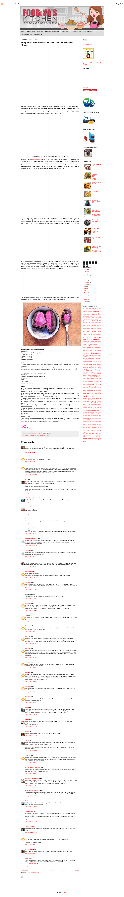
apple (91, 311)
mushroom (94, 390)
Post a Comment (28, 867)
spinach (89, 427)
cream (99, 349)
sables (84, 418)
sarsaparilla (93, 419)
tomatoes (95, 433)
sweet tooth (86, 430)
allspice (84, 309)
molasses (91, 387)
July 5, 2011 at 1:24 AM (31, 577)
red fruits (90, 412)
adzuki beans (89, 308)
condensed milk (97, 346)
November (87, 278)
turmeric (99, 435)
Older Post (76, 870)
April (85, 293)
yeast (87, 439)
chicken (96, 337)
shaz (26, 615)
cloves (95, 342)
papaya (93, 398)
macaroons (96, 381)
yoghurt (90, 439)
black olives (98, 319)
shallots (88, 422)
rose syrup (85, 416)
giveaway (99, 364)
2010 (86, 302)
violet (96, 436)
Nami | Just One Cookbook (32, 778)
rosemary (90, 416)
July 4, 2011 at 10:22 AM (31, 533)
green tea (89, 370)
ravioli (97, 410)
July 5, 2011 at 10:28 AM (31, 702)
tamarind (99, 430)
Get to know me (31, 31)
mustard (85, 392)
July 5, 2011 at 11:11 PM (31, 714)
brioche (88, 326)
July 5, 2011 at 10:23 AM (31, 681)
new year (99, 392)
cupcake (85, 352)
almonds (93, 309)
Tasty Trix (27, 755)
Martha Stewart (86, 384)
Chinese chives (90, 339)
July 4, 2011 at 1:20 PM (31, 545)
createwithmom (29, 507)
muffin (88, 389)
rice (87, 413)
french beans (89, 361)
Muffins (91, 389)
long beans (93, 379)
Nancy (27, 707)
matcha (85, 386)
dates (84, 353)
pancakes (85, 398)
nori (96, 393)
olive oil (92, 395)
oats (88, 395)
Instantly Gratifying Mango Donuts (96, 183)
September (87, 282)
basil (27, 435)
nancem (91, 392)
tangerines (85, 432)
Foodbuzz (95, 359)
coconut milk (86, 346)
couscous (97, 347)
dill (86, 353)
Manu (26, 858)
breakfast (85, 326)
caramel (99, 331)
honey (41, 435)
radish (84, 410)
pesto (89, 402)
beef (84, 317)
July (85, 286)
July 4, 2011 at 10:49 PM (31, 566)
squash (99, 427)
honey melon (96, 372)
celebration (98, 334)
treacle (90, 435)
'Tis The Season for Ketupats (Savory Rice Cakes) (96, 230)
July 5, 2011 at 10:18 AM (31, 667)
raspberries (92, 410)
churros (84, 342)
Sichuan (99, 422)
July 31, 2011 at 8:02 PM (31, 853)
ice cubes (93, 373)
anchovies (85, 311)
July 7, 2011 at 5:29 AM (31, 750)
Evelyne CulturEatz (30, 561)
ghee (87, 364)
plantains (93, 404)
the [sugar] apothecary (31, 538)
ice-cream (99, 373)
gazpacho (91, 362)
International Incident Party (52, 31)
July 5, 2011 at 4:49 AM (31, 598)
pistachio (85, 404)
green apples (95, 369)
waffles (99, 436)
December (87, 275)
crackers (84, 349)
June (85, 288)
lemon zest (89, 378)
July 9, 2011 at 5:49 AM (31, 806)
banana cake (94, 314)
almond (88, 309)
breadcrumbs (93, 325)
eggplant (85, 356)
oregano (90, 396)
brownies (85, 328)
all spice (99, 308)
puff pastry (93, 407)
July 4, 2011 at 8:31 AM (31, 493)
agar (93, 308)
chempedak (85, 337)
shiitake (91, 422)
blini (100, 322)
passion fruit (89, 399)
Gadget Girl (40, 31)
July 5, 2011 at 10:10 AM (31, 643)
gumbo (97, 370)
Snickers (89, 424)
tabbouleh (93, 430)
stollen (84, 428)
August (86, 284)
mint (84, 387)
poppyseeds (98, 405)
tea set (99, 432)
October (86, 280)
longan (97, 379)
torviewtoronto (28, 512)
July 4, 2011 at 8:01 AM (31, 474)
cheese (91, 336)
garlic (87, 363)
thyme (90, 433)
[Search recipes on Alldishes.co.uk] (87, 44)
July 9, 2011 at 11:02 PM (31, 821)
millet (100, 386)
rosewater (95, 416)
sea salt (95, 421)
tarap (94, 432)
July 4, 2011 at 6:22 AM (31, 452)
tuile (93, 435)
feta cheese (91, 358)
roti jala (99, 416)
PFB (92, 402)
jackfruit (89, 375)
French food (94, 361)
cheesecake (98, 336)
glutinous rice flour (95, 365)
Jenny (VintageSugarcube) (32, 790)
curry (88, 352)
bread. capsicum (86, 325)
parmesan (98, 398)
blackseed (97, 322)
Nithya (27, 731)
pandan (89, 398)
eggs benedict (94, 356)
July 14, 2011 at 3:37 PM (31, 844)
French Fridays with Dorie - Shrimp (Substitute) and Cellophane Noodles (95, 176)
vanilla (84, 436)
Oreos (93, 396)
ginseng (94, 364)
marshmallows (98, 382)
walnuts (85, 438)
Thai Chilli (85, 433)
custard (97, 352)
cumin (99, 350)
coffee (92, 346)
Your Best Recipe (76, 31)
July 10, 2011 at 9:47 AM (31, 832)
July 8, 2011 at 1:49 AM (31, 796)
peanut (99, 399)
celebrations (85, 336)
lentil (100, 378)
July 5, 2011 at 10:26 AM (31, 692)
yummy (84, 441)
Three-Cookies (29, 445)
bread (99, 324)
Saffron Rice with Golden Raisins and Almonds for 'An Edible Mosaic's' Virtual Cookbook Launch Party (92, 212)
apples (95, 311)
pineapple (99, 402)
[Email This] (42, 433)
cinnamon (90, 342)
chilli (100, 337)
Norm (26, 466)
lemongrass (95, 378)
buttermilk (99, 328)
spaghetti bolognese (92, 425)
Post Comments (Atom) (33, 872)
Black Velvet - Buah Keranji (95, 220)
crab (100, 347)
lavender (95, 376)
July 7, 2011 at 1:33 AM (31, 735)
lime (84, 379)
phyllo (95, 402)
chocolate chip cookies (95, 341)
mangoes (88, 383)
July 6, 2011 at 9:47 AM (31, 726)
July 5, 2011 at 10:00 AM (31, 621)
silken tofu (85, 424)
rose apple (87, 415)
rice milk (95, 413)
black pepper (86, 320)
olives (96, 395)
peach (96, 399)
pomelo (92, 405)
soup (100, 424)
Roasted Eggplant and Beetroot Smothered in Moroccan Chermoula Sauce (96, 249)
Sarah (27, 740)
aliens (95, 308)
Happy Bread (95, 191)
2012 (86, 272)
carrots (84, 334)
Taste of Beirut (29, 826)
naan (88, 392)
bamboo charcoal (86, 314)
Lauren (27, 719)
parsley (84, 399)
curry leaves (92, 352)
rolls (98, 413)
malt (100, 381)
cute (100, 352)
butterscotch (85, 330)
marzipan (92, 384)
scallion (84, 421)
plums (99, 404)
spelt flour (85, 427)
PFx (26, 479)
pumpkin (99, 407)
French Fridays (65, 31)
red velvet (94, 412)
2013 (86, 269)
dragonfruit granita (36, 159)
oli (90, 395)
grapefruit (88, 369)
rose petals (93, 415)
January (86, 299)
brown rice (93, 326)
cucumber (95, 350)
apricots (99, 311)
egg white (91, 355)
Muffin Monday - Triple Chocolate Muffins (96, 201)
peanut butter (86, 401)
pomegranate (86, 405)
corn (93, 347)
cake (89, 330)
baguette (99, 313)
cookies (84, 347)
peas (96, 401)
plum (96, 404)
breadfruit (99, 325)
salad (97, 418)
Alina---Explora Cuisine (31, 497)
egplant (99, 356)
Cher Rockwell (29, 571)
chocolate (97, 339)
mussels (99, 390)
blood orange (86, 323)
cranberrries (95, 349)
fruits (84, 362)
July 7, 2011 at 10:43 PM (31, 773)
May (85, 290)
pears (92, 401)
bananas (87, 316)
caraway (94, 333)
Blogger (65, 892)
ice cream (88, 373)
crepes (91, 350)
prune (89, 407)
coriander (89, 347)
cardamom (98, 333)
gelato (95, 362)
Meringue (89, 386)
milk (92, 386)
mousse (84, 389)
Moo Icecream (97, 387)
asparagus (85, 313)
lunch (86, 381)
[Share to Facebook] (47, 433)
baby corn (94, 313)
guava (94, 370)
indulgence (85, 375)
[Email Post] (39, 433)
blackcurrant (91, 322)
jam (93, 375)
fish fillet (85, 359)
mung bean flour (97, 389)
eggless (95, 355)
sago (94, 418)
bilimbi (89, 319)
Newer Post (25, 870)
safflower (88, 418)
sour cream (85, 425)
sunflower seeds (95, 428)
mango (84, 382)
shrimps (95, 422)
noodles (92, 393)
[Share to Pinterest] (49, 433)
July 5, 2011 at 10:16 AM (31, 657)
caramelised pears (87, 333)
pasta (93, 399)
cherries (91, 337)
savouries (99, 419)
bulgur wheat (90, 328)
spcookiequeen (29, 811)
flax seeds (89, 359)
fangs (84, 358)
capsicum (93, 331)
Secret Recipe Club (26, 34)
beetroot (85, 319)
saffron (91, 418)
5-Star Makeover (38, 34)
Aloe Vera (98, 309)
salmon (88, 419)
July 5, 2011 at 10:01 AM (31, 631)
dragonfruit (37, 435)
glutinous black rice (87, 365)
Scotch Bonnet (89, 421)
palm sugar (98, 396)
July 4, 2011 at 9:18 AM (31, 514)
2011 (86, 274)
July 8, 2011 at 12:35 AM (31, 785)
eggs (89, 356)
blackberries (85, 322)
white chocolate (91, 438)
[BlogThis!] (44, 433)
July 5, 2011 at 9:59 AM (31, 610)
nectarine (95, 392)
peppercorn (85, 402)
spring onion (94, 427)
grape (84, 369)
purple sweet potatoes (90, 409)
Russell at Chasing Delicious (32, 767)
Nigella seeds (86, 393)
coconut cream (97, 344)
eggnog (99, 355)
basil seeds (95, 316)
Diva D (88, 353)
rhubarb (99, 412)
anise (89, 311)
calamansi (93, 330)
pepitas (99, 401)
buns (95, 328)
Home (23, 31)
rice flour (91, 413)
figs (96, 358)
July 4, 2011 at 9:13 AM (31, 502)
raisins (87, 410)
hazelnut (87, 372)
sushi (100, 428)
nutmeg (85, 395)
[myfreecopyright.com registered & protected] (92, 64)
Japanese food (97, 375)
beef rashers (88, 317)
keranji (89, 376)
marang (93, 382)
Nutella (99, 393)
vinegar (92, 436)
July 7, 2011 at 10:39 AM (31, 762)
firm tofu (99, 358)
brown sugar (98, 326)
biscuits (92, 319)
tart (97, 432)
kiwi (92, 376)
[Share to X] (46, 433)
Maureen (27, 519)
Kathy (27, 801)
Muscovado (89, 390)
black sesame (96, 320)
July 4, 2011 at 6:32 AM (31, 461)
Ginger (91, 364)
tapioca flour (90, 432)
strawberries (88, 428)
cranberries (89, 349)
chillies (84, 339)
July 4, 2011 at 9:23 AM (31, 523)
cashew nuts (90, 334)
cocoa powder (31, 435)
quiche (99, 409)
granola (99, 367)
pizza (89, 404)
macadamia (90, 381)
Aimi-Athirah (28, 550)
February (86, 297)
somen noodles (95, 424)
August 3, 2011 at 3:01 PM (31, 864)
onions (99, 395)
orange (85, 396)
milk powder (95, 386)
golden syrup (94, 367)
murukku (84, 390)
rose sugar (98, 415)
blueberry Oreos (93, 323)
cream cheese (86, 350)
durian (87, 355)
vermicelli (89, 436)
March (86, 295)
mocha (87, 387)
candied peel (98, 330)
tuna (96, 435)
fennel (87, 358)
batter (100, 316)
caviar (94, 334)
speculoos (99, 425)
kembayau (85, 376)
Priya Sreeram (29, 849)
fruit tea (99, 361)
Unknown (27, 457)
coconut (90, 344)
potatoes (85, 407)
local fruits (88, 379)
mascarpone (46, 435)
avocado (90, 313)
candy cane (86, 331)
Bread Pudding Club (88, 31)
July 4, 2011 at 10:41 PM (31, 556)
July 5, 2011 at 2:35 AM (31, 589)
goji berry (89, 367)
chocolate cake (86, 341)
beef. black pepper (96, 317)
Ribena (84, 413)
